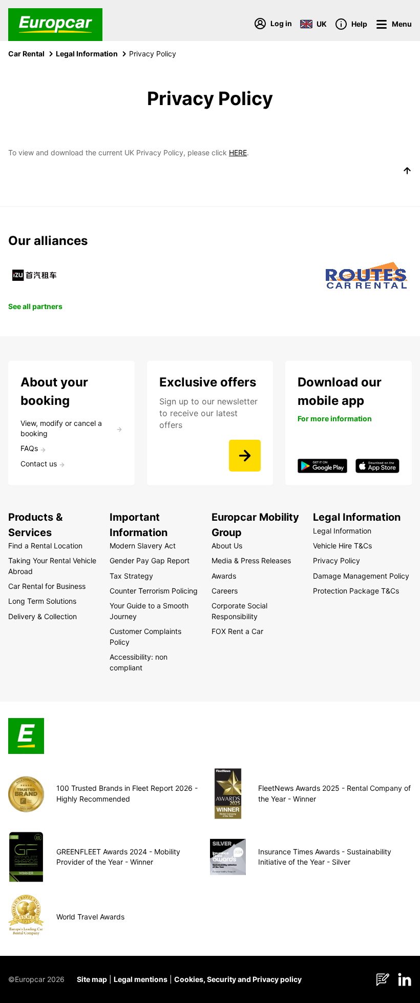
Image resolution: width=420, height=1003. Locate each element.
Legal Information (87, 53)
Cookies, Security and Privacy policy (238, 979)
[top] (407, 172)
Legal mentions (140, 979)
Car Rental (26, 53)
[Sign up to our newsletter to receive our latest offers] (245, 456)
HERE (238, 152)
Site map (92, 979)
